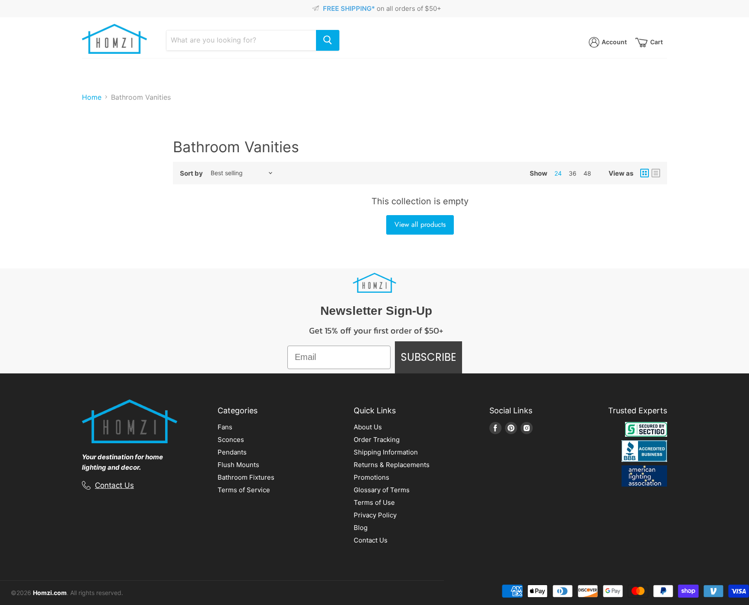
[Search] (327, 40)
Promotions (371, 477)
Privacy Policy (375, 515)
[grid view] (644, 173)
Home (91, 97)
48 (587, 173)
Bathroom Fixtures (246, 477)
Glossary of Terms (382, 490)
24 (558, 173)
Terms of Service (244, 490)
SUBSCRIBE (428, 357)
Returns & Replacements (392, 465)
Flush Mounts (238, 465)
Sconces (231, 439)
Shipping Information (386, 452)
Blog (361, 527)
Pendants (232, 452)
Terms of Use (374, 502)
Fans (225, 427)
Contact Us (114, 485)
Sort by (191, 173)
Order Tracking (377, 439)
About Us (368, 427)
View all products (420, 224)
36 (572, 173)
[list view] (655, 173)
